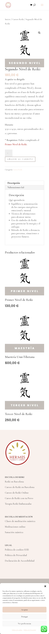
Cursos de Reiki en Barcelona (19, 487)
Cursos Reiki (18, 19)
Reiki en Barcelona (14, 481)
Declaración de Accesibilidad (19, 560)
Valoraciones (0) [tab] (16, 187)
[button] (45, 586)
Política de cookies (17, 630)
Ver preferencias (24, 623)
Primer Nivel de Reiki (16, 144)
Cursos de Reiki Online (17, 492)
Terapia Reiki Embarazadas (18, 503)
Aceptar (24, 610)
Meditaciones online (15, 526)
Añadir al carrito (20, 159)
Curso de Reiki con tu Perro (19, 498)
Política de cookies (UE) (17, 549)
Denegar (24, 616)
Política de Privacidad (30, 630)
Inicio (7, 19)
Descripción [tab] (14, 182)
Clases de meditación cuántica (20, 521)
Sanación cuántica (14, 532)
